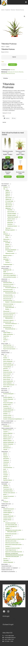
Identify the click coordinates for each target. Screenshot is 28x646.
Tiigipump (7, 194)
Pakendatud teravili (8, 273)
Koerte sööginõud (7, 383)
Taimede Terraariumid (8, 496)
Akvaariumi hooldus (8, 289)
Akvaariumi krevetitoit (10, 293)
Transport (5, 474)
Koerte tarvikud (7, 374)
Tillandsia (13, 9)
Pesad (4, 338)
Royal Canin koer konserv (9, 348)
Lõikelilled (4, 424)
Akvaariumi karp (7, 327)
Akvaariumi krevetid (8, 291)
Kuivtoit (5, 453)
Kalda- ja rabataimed (7, 421)
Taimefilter (10, 209)
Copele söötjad (6, 332)
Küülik (4, 271)
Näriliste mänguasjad (8, 444)
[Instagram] (8, 611)
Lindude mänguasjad (8, 562)
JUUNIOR (7, 528)
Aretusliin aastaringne (10, 523)
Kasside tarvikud (7, 415)
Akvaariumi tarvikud (8, 296)
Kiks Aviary (4, 390)
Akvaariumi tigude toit (10, 287)
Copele (3, 331)
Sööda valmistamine (8, 334)
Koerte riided (6, 386)
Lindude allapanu (7, 510)
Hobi (2, 500)
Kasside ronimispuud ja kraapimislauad (12, 419)
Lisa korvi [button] (7, 176)
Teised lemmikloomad (7, 428)
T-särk (4, 356)
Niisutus (5, 455)
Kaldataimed (4, 482)
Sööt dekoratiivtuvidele (10, 541)
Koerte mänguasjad (7, 361)
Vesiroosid (9, 220)
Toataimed (7, 9)
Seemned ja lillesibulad (10, 249)
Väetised (5, 187)
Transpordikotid (7, 366)
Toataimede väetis (7, 489)
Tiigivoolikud (8, 206)
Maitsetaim (8, 246)
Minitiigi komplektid (10, 230)
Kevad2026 (4, 388)
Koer (2, 354)
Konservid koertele (7, 372)
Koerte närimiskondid (8, 365)
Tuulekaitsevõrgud (7, 264)
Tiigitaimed (8, 208)
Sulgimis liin (8, 535)
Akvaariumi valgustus (8, 320)
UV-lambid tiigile (9, 201)
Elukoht (5, 478)
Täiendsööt (6, 560)
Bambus (7, 248)
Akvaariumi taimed (7, 300)
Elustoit (5, 471)
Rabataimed (10, 222)
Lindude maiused (7, 519)
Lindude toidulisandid (8, 516)
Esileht (2, 9)
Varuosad (5, 464)
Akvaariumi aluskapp (8, 304)
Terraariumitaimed (7, 467)
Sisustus (5, 473)
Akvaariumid (6, 311)
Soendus (5, 476)
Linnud (3, 507)
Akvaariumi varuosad (8, 284)
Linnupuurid (6, 514)
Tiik (4, 189)
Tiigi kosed (7, 228)
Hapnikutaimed (5, 352)
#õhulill (3, 73)
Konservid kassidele (8, 402)
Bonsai (5, 494)
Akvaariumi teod (7, 286)
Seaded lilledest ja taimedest (9, 568)
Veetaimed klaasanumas (8, 571)
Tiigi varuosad (8, 204)
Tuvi (4, 341)
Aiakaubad (5, 259)
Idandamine (10, 251)
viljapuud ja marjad (9, 253)
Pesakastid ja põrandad (10, 533)
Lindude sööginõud (7, 512)
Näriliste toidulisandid (8, 442)
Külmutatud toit (9, 318)
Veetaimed (9, 224)
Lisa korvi (12, 64)
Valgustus (5, 456)
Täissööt (5, 449)
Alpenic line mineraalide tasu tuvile (13, 551)
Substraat (5, 465)
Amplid (7, 260)
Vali (8, 157)
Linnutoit (7, 235)
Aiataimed (5, 241)
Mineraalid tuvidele (11, 531)
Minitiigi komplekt (11, 215)
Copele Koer (6, 336)
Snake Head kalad (9, 307)
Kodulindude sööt (7, 270)
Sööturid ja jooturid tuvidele (11, 542)
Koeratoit (5, 368)
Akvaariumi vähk (7, 322)
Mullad (5, 257)
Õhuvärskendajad (6, 422)
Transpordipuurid (7, 408)
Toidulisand (6, 446)
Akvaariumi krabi (7, 298)
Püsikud (7, 244)
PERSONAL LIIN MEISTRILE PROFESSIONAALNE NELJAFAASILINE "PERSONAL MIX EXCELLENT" (14, 555)
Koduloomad (5, 268)
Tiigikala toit (8, 199)
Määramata (4, 350)
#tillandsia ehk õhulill (13, 72)
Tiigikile (7, 190)
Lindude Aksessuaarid (8, 508)
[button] (24, 16)
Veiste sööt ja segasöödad (9, 275)
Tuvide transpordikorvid (11, 526)
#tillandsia (20, 72)
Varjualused (6, 462)
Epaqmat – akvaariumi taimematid (13, 302)
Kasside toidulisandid (8, 410)
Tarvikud (7, 262)
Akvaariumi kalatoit (8, 316)
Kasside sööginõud (7, 397)
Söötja (6, 237)
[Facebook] (4, 611)
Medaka (7, 309)
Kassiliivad (5, 406)
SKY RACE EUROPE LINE (11, 524)
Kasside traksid (7, 404)
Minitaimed (6, 487)
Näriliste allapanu (7, 440)
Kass (2, 395)
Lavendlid (7, 242)
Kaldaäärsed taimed (12, 226)
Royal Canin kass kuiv (8, 347)
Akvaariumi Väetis (7, 282)
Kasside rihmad (7, 411)
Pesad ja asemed (7, 363)
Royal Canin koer (7, 345)
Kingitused (4, 505)
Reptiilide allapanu (7, 480)
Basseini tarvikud (7, 255)
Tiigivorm (7, 195)
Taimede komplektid (6, 569)
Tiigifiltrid (7, 192)
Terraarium (4, 451)
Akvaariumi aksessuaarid (9, 313)
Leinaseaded (6, 426)
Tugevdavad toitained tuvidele (12, 548)
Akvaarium (4, 281)
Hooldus (5, 357)
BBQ (4, 232)
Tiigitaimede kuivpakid (12, 217)
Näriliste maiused (7, 437)
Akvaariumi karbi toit (10, 329)
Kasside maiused (7, 417)
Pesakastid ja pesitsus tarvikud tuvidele (14, 539)
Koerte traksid (6, 359)
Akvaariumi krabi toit (8, 314)
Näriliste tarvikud (7, 429)
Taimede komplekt (11, 213)
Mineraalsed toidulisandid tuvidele (13, 544)
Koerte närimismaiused (8, 384)
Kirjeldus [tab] (5, 78)
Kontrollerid (6, 458)
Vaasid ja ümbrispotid (8, 393)
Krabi (4, 469)
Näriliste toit (6, 435)
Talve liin (7, 537)
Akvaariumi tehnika (8, 295)
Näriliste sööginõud (7, 433)
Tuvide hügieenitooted (10, 550)
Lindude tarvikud (7, 518)
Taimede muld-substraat (9, 492)
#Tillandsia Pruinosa (10, 73)
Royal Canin (4, 343)
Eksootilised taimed (8, 491)
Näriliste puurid (7, 438)
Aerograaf (5, 501)
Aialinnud (5, 234)
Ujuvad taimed (10, 211)
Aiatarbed (4, 185)
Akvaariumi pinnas (7, 325)
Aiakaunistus (6, 239)
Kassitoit (5, 413)
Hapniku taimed (11, 218)
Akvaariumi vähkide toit (11, 323)
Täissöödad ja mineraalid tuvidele (13, 530)
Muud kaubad (5, 392)
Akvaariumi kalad (7, 306)
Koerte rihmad (6, 379)
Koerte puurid (6, 375)
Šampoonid (6, 370)
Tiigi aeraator (8, 203)
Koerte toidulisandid (8, 381)
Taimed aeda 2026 (6, 503)
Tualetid (5, 401)
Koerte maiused (7, 377)
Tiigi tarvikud (5, 183)
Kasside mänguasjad (8, 399)
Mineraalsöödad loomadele (9, 277)
